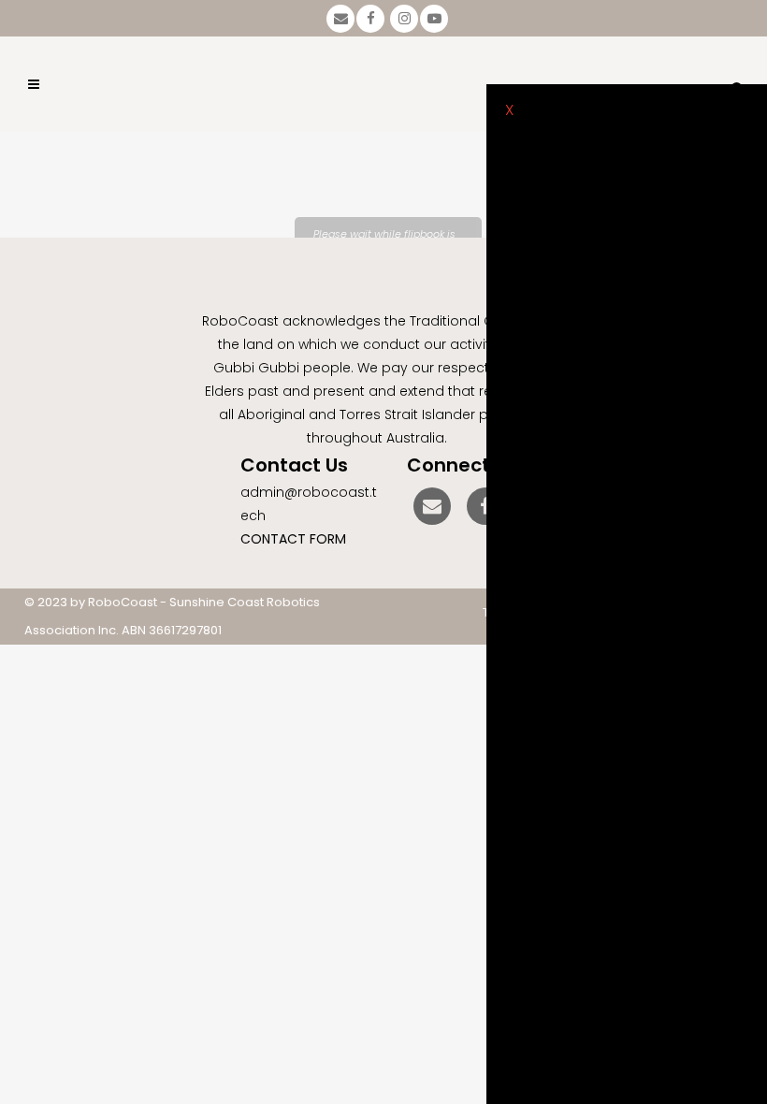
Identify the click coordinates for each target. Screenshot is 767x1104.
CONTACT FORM (293, 539)
